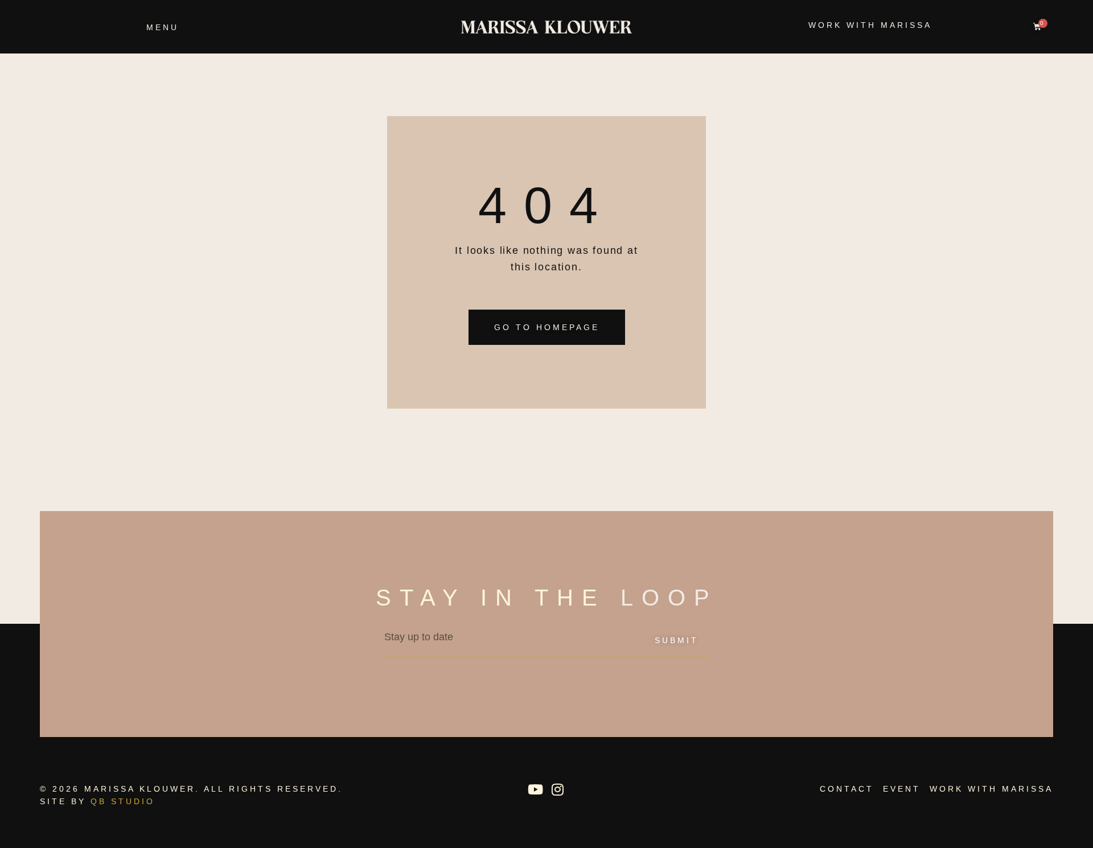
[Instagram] (557, 789)
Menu (162, 27)
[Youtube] (535, 789)
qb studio (123, 801)
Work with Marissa (870, 25)
